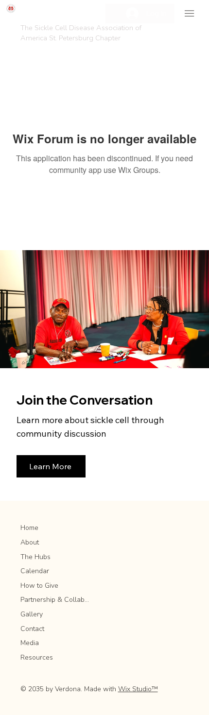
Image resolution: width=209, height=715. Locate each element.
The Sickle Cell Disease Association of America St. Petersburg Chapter (80, 33)
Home (29, 527)
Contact (32, 628)
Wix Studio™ (138, 689)
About (29, 542)
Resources (36, 657)
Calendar (34, 571)
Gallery (31, 614)
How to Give (39, 585)
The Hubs (35, 557)
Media (29, 642)
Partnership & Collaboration (55, 599)
